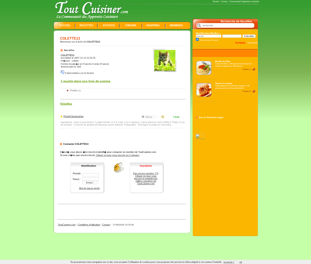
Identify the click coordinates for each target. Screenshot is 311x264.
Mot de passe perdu (89, 188)
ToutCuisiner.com (67, 224)
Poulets (74, 90)
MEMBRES (176, 25)
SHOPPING (153, 25)
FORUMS (130, 25)
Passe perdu (252, 42)
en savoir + (229, 262)
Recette (216, 1)
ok (240, 262)
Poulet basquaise (73, 116)
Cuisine (224, 1)
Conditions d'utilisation (89, 224)
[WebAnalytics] (200, 138)
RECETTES (86, 25)
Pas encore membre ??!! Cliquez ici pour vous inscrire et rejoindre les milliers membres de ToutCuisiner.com (145, 178)
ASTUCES (109, 25)
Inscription (240, 42)
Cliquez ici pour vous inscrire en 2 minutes (117, 155)
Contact (106, 224)
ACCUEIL (64, 25)
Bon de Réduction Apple (211, 117)
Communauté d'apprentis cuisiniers (244, 1)
